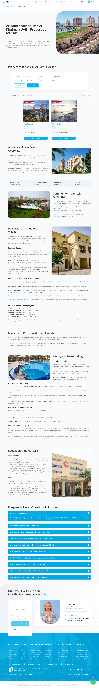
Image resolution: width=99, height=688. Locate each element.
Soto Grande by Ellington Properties (18, 299)
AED (80, 95)
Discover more (36, 138)
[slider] (39, 77)
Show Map (21, 85)
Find (34, 85)
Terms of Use (22, 617)
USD (85, 95)
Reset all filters (31, 95)
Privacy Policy (17, 616)
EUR (89, 95)
